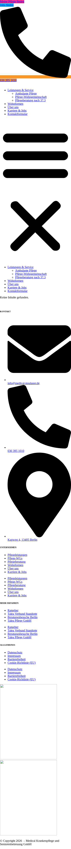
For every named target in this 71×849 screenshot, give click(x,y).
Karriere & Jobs (17, 110)
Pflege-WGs (15, 558)
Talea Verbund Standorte (22, 613)
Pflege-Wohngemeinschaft (31, 97)
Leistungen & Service (21, 90)
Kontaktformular (17, 114)
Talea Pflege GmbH (19, 620)
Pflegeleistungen (17, 554)
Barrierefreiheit (17, 659)
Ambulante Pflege (26, 93)
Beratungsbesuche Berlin (22, 617)
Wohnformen (15, 103)
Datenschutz (15, 652)
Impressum (14, 655)
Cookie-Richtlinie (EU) (22, 662)
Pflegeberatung (17, 561)
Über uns (13, 107)
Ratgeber (13, 610)
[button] (35, 190)
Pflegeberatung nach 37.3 (30, 100)
